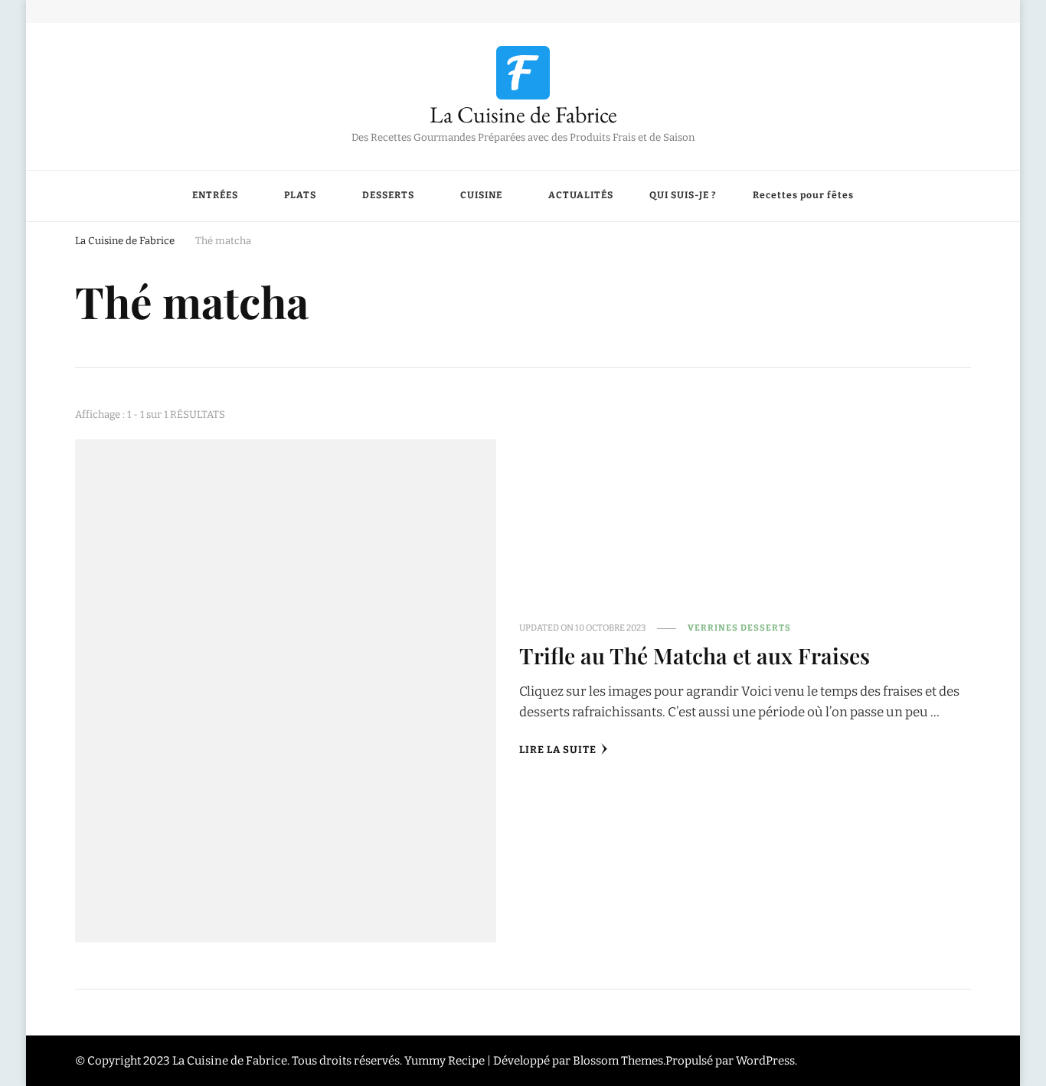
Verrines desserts (739, 627)
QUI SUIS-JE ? (683, 195)
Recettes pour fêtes (803, 195)
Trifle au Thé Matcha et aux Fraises (694, 655)
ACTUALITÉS (580, 195)
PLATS (300, 195)
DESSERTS (388, 195)
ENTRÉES (215, 195)
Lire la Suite (558, 750)
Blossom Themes (618, 1061)
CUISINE (481, 195)
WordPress (765, 1061)
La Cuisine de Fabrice (523, 114)
